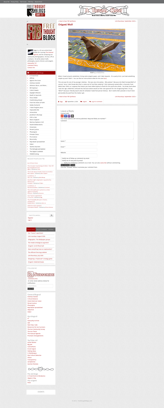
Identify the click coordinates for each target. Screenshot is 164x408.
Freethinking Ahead (36, 100)
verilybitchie (31, 362)
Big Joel (30, 344)
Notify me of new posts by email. (72, 160)
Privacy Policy (15, 2)
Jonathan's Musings (36, 115)
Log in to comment (96, 101)
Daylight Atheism (35, 93)
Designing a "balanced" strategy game (40, 259)
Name (63, 141)
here (105, 78)
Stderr (32, 144)
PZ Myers (41, 183)
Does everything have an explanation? (40, 249)
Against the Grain (35, 80)
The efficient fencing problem (37, 252)
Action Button (32, 342)
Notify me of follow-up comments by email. (76, 158)
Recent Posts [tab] (31, 229)
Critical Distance (33, 299)
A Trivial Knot (34, 76)
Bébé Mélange (42, 177)
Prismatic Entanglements (35, 336)
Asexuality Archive (33, 320)
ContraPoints (32, 347)
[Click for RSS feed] (41, 274)
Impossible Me (34, 110)
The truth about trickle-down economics (40, 172)
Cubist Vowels (34, 90)
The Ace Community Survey (36, 329)
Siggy (41, 197)
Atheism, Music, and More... (38, 85)
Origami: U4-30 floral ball (36, 246)
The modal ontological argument (38, 243)
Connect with (65, 113)
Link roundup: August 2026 (36, 236)
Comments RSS (33, 279)
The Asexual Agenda (34, 333)
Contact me (31, 67)
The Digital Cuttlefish (36, 151)
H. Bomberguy (32, 353)
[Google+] (62, 116)
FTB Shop (30, 2)
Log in (30, 220)
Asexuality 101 (32, 63)
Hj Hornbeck (47, 187)
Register (30, 218)
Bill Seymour (34, 88)
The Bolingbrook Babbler (37, 149)
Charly (38, 169)
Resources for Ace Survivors (36, 327)
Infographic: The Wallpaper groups (39, 239)
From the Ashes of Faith (37, 102)
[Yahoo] (69, 116)
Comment (64, 121)
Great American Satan (34, 301)
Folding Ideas (32, 351)
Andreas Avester (35, 83)
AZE (29, 323)
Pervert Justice (34, 129)
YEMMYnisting (34, 154)
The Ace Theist (32, 331)
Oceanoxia (33, 127)
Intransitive (33, 112)
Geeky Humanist (35, 105)
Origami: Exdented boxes (36, 262)
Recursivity (33, 139)
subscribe (103, 163)
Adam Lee (44, 203)
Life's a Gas (33, 117)
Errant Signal (32, 349)
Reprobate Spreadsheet (37, 142)
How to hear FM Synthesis (67, 21)
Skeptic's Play (32, 378)
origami (84, 101)
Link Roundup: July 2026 (35, 255)
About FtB (6, 2)
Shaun (30, 357)
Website (63, 152)
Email (63, 147)
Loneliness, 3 (32, 186)
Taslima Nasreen (35, 147)
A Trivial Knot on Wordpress (36, 376)
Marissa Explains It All (37, 122)
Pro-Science (33, 137)
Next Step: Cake (32, 325)
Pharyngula (33, 132)
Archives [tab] (51, 229)
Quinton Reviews (33, 364)
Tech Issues (23, 2)
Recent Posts (38, 2)
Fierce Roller (34, 98)
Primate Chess (34, 134)
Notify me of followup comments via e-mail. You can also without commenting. (91, 163)
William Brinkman (49, 207)
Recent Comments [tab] (41, 229)
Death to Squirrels (35, 95)
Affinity (32, 78)
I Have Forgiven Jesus (36, 107)
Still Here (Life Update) (34, 205)
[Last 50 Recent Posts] (33, 163)
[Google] (65, 116)
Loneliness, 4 (32, 176)
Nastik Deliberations (36, 124)
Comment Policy (33, 65)
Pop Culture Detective (34, 355)
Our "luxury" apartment (35, 195)
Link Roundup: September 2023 (125, 21)
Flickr (29, 382)
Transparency (32, 360)
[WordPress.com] (72, 116)
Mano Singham (34, 120)
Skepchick (31, 310)
